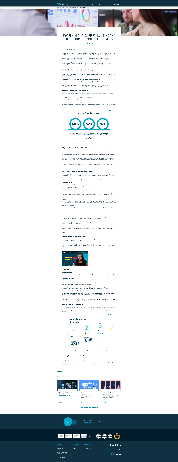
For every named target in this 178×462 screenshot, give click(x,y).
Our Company (93, 4)
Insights (58, 7)
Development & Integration (61, 449)
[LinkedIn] (110, 445)
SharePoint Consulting (60, 456)
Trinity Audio (70, 49)
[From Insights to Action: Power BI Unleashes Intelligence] (110, 385)
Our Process (75, 445)
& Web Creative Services (61, 457)
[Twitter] (120, 445)
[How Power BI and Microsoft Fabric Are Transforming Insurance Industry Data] (67, 385)
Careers (85, 449)
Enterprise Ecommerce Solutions (62, 453)
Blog (74, 451)
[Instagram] (113, 445)
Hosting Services (59, 458)
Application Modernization (61, 448)
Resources (101, 4)
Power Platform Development (61, 447)
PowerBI (60, 371)
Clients (74, 448)
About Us (85, 445)
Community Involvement (88, 448)
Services (78, 4)
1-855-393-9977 (116, 4)
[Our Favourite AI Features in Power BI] (89, 385)
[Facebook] (115, 445)
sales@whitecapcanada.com (116, 450)
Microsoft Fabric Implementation (62, 452)
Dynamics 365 (60, 454)
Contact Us (109, 4)
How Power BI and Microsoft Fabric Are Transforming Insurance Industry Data (67, 392)
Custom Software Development (62, 445)
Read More (61, 402)
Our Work (85, 4)
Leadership (86, 447)
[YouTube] (117, 445)
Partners (74, 449)
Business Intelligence (65, 7)
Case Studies (75, 447)
